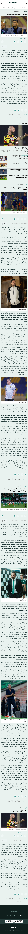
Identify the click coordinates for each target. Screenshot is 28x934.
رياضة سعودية (16, 10)
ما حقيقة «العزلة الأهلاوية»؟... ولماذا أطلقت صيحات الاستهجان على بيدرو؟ (15, 489)
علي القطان (21, 37)
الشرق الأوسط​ (20, 6)
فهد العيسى (21, 214)
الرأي (12, 6)
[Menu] (26, 2)
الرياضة (25, 10)
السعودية (19, 116)
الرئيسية (25, 6)
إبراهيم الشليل (20, 831)
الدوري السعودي (9, 113)
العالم (15, 6)
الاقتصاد (8, 6)
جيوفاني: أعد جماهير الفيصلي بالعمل (19, 162)
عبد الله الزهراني (21, 511)
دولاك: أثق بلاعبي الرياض (21, 147)
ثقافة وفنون (3, 6)
